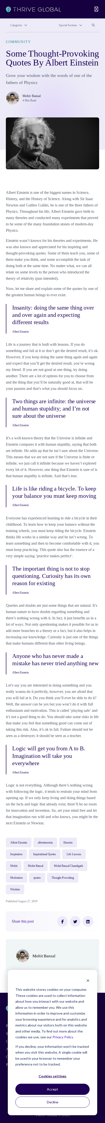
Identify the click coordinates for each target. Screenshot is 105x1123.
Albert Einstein (18, 842)
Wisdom (15, 889)
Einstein (68, 842)
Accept (52, 1089)
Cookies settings (52, 1076)
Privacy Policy (62, 1037)
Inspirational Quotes (44, 854)
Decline (52, 1102)
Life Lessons (74, 854)
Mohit (13, 866)
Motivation (16, 877)
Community (18, 42)
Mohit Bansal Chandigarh (68, 866)
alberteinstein (45, 842)
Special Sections (68, 25)
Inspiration (16, 854)
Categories (16, 25)
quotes (37, 877)
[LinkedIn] (88, 921)
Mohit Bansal (31, 96)
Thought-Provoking (63, 877)
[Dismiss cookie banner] (88, 980)
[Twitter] (75, 921)
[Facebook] (62, 921)
